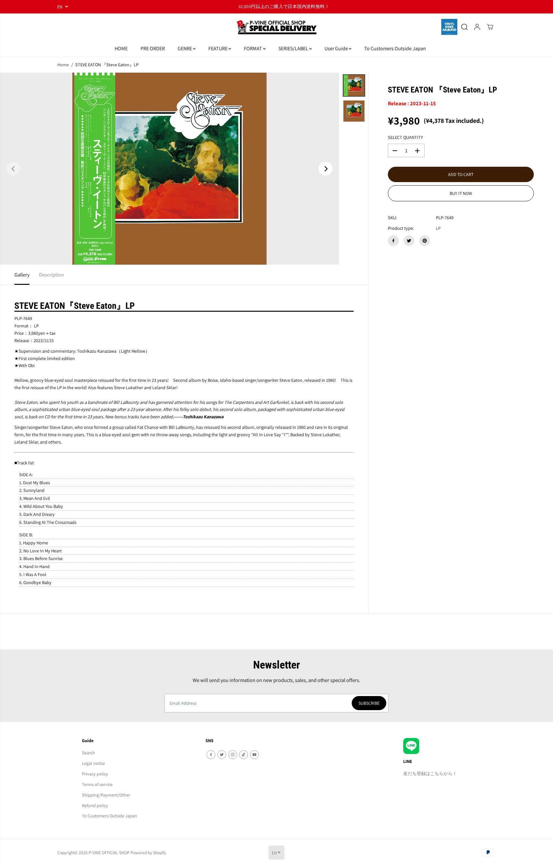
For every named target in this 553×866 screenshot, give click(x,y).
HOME (121, 48)
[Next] (325, 169)
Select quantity (405, 137)
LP (438, 228)
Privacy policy (95, 774)
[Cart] (490, 27)
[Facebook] (393, 240)
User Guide (337, 48)
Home (63, 64)
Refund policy (95, 805)
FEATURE (218, 48)
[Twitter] (409, 240)
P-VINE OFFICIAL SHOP (109, 852)
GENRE (185, 48)
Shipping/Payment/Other (106, 795)
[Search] (464, 27)
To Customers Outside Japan (395, 48)
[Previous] (13, 169)
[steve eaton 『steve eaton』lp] (169, 169)
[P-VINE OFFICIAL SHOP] (276, 27)
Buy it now (461, 193)
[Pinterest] (424, 240)
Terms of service (97, 784)
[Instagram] (232, 754)
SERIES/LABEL (293, 48)
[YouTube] (254, 754)
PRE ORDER (152, 48)
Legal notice (93, 763)
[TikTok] (243, 754)
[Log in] (477, 27)
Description (51, 274)
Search (88, 753)
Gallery (21, 274)
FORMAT (253, 48)
